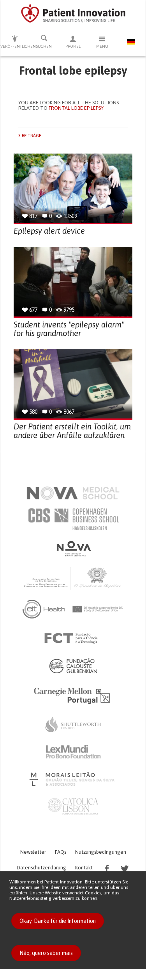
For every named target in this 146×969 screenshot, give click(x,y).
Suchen (44, 46)
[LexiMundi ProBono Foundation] (73, 752)
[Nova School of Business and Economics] (73, 548)
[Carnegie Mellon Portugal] (73, 695)
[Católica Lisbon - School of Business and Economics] (73, 806)
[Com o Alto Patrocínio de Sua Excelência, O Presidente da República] (73, 578)
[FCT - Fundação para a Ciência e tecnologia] (73, 638)
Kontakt (84, 868)
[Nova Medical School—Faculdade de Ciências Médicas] (73, 493)
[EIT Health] (73, 609)
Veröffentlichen (15, 46)
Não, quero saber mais (46, 953)
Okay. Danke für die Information (57, 921)
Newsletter (33, 852)
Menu (102, 46)
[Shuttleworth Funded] (73, 724)
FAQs (60, 852)
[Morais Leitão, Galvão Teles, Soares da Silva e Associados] (73, 779)
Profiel (73, 46)
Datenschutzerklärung (41, 868)
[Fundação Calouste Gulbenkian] (73, 666)
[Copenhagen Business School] (73, 519)
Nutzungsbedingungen (100, 852)
